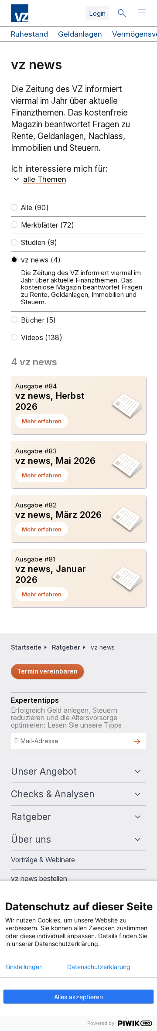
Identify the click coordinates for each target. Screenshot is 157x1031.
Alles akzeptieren (78, 996)
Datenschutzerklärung (98, 966)
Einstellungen (24, 966)
